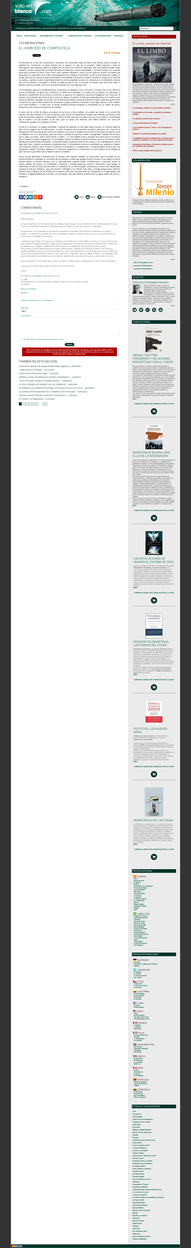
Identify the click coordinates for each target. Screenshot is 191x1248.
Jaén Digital (138, 941)
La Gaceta (137, 895)
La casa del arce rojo (140, 1192)
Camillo (135, 1135)
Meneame (136, 1218)
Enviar (92, 197)
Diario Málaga (139, 927)
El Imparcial (138, 1058)
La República (138, 1076)
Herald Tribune (139, 1015)
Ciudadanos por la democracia (144, 1140)
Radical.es (136, 1234)
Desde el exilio (138, 1158)
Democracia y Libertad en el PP (144, 1156)
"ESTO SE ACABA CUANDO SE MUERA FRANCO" (39, 380)
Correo (136, 1070)
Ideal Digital (138, 936)
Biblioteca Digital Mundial (142, 1130)
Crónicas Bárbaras (140, 1148)
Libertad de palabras (140, 1205)
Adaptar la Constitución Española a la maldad (149, 134)
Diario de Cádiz (139, 921)
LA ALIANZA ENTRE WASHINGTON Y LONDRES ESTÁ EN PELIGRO (47, 391)
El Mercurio (138, 984)
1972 (134, 1111)
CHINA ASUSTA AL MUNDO (31, 370)
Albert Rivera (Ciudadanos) (143, 1119)
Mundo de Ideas (138, 1221)
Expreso (137, 1074)
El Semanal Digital (140, 888)
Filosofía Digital (138, 1176)
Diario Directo (139, 881)
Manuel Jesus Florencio (141, 1210)
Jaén (135, 940)
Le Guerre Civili (138, 1200)
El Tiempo (137, 999)
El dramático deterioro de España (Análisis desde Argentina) (44, 366)
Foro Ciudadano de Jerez (142, 1179)
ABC (135, 879)
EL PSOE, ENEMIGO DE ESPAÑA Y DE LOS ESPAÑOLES (42, 384)
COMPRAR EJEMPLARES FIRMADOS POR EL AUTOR (154, 404)
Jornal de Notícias (140, 1084)
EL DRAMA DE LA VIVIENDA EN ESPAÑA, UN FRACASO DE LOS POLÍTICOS (51, 388)
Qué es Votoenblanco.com (143, 262)
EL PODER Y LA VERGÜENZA (31, 399)
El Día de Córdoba (140, 929)
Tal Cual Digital (139, 1095)
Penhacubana (139, 1007)
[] (134, 399)
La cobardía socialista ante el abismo (146, 119)
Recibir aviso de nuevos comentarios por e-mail (43, 339)
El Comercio (138, 1072)
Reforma (137, 1064)
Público (136, 908)
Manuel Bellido (138, 1208)
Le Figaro (137, 1025)
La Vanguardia (139, 901)
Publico (136, 1085)
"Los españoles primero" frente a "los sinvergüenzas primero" (152, 128)
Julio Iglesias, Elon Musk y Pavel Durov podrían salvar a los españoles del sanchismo (153, 145)
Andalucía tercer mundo (141, 1122)
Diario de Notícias (140, 1082)
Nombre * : (25, 293)
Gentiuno (136, 1182)
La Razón (137, 974)
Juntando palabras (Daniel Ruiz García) (147, 1189)
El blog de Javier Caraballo (142, 1161)
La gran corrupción (140, 1195)
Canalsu (136, 1137)
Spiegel (136, 966)
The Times (137, 1052)
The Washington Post (141, 1019)
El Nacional (138, 1092)
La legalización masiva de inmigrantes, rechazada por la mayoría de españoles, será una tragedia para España (153, 139)
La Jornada (138, 1062)
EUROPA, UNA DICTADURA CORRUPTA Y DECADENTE (42, 395)
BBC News (138, 1047)
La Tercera (138, 987)
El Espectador (139, 995)
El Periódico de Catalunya (143, 886)
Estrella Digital (139, 890)
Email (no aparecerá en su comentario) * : (38, 300)
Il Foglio (136, 1037)
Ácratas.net (137, 1114)
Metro (136, 902)
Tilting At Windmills (140, 1239)
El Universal (138, 1060)
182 (44, 404)
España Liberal (138, 1171)
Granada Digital (139, 932)
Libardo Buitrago (139, 1203)
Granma (137, 1005)
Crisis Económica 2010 (141, 1145)
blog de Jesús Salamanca (142, 1132)
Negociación (137, 1223)
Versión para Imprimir (111, 197)
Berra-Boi (136, 1127)
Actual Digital (137, 1117)
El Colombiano (139, 994)
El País (136, 884)
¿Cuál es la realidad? (140, 1150)
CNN (135, 1013)
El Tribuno (137, 972)
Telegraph (137, 1050)
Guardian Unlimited (141, 1048)
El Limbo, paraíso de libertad (152, 43)
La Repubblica (139, 1039)
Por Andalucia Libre (140, 1231)
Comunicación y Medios (79, 36)
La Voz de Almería (140, 943)
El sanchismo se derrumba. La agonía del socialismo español (152, 113)
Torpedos (118, 36)
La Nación (137, 897)
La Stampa (138, 1040)
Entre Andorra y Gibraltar (142, 1169)
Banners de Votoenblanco (143, 266)
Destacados (30, 36)
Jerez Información (140, 938)
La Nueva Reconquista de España (145, 123)
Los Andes (138, 977)
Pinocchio (136, 1229)
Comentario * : (27, 316)
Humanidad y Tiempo (140, 1184)
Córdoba (137, 920)
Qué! (135, 910)
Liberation (137, 1029)
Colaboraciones (103, 36)
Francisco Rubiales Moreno (150, 282)
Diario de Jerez (139, 923)
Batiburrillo (137, 1124)
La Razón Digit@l (140, 899)
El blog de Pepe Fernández (142, 1163)
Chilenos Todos (138, 1153)
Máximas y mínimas (140, 1216)
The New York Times (141, 1017)
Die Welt (137, 962)
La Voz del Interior (140, 976)
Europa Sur (138, 930)
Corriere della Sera (141, 1035)
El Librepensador (139, 1166)
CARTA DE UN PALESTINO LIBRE (33, 373)
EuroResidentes (138, 1174)
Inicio (19, 36)
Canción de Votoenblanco (143, 269)
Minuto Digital (139, 904)
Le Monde (137, 1027)
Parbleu (135, 1226)
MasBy (135, 1213)
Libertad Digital (139, 893)
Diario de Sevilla (140, 925)
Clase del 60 (137, 1143)
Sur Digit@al (138, 945)
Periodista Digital (140, 906)
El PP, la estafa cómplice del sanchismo (147, 151)
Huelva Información (141, 934)
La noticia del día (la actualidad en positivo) (148, 1197)
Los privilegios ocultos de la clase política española (151, 108)
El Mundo (137, 882)
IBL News (137, 891)
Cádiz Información (140, 918)
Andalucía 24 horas (141, 916)
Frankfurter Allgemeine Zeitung (145, 964)
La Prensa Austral (140, 986)
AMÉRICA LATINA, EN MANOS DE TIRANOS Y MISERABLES (44, 377)
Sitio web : (25, 308)
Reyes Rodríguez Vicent (141, 1236)
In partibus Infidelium (140, 1187)
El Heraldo (137, 997)
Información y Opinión (51, 36)
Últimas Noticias (140, 1097)
